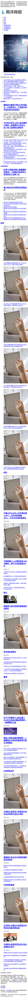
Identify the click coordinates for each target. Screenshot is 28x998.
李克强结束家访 (10, 652)
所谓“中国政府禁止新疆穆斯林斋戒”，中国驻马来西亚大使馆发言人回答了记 (15, 172)
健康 (5, 23)
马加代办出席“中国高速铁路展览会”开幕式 (15, 666)
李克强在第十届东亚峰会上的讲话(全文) (14, 673)
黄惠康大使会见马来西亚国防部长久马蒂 (14, 217)
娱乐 (5, 22)
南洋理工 (16, 978)
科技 (5, 20)
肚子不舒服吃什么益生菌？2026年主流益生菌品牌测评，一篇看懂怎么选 (15, 720)
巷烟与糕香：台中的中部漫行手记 (13, 98)
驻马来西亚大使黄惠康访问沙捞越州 (13, 870)
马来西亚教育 (7, 25)
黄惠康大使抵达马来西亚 (10, 207)
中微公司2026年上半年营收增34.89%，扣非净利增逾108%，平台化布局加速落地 (15, 515)
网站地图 (3, 987)
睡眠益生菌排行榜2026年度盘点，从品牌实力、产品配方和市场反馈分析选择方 (15, 107)
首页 (5, 17)
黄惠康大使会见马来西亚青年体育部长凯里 (15, 219)
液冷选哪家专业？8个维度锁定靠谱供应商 (15, 576)
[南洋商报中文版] (12, 15)
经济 (5, 19)
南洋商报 (9, 990)
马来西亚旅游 (7, 28)
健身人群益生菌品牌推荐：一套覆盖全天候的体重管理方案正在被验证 (15, 740)
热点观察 (6, 30)
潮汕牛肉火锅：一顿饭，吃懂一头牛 (13, 86)
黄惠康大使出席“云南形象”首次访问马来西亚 (15, 952)
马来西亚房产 (7, 27)
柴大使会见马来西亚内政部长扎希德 (13, 202)
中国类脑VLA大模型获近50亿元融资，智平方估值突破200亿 (15, 563)
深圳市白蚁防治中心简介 (10, 90)
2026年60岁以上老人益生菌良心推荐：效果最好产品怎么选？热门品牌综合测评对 (15, 125)
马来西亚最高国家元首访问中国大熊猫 (14, 877)
